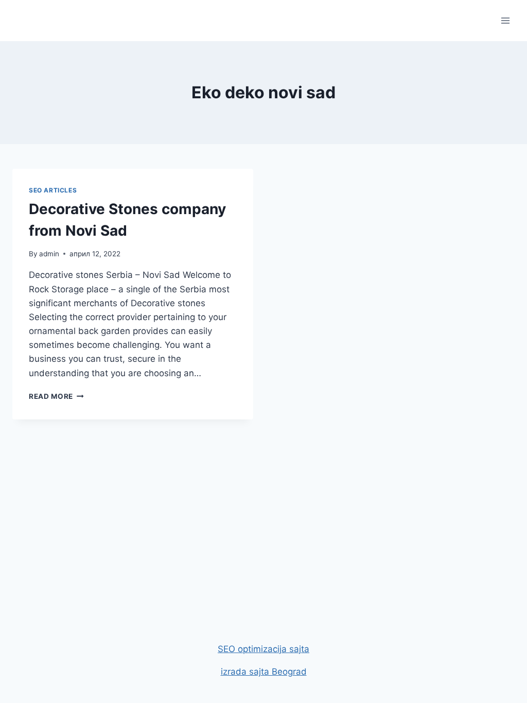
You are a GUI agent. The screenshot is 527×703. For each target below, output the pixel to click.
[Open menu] (505, 20)
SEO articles (53, 190)
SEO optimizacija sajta (263, 649)
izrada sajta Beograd (264, 671)
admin (49, 254)
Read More (56, 396)
